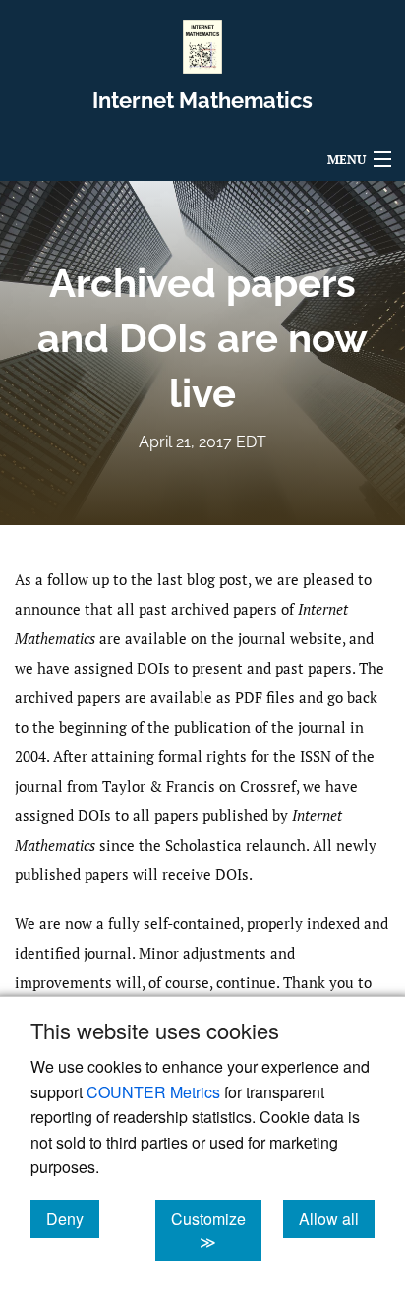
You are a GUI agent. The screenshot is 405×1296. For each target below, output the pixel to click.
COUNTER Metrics (153, 1092)
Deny (72, 1218)
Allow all (337, 1218)
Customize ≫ (216, 1230)
